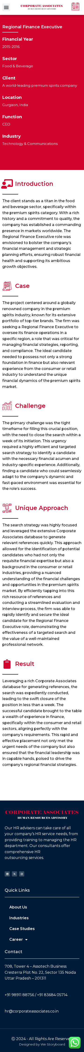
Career (16, 939)
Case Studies (22, 928)
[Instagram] (21, 873)
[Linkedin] (7, 873)
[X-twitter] (14, 873)
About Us (18, 907)
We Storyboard (53, 1044)
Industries (19, 918)
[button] (6, 7)
